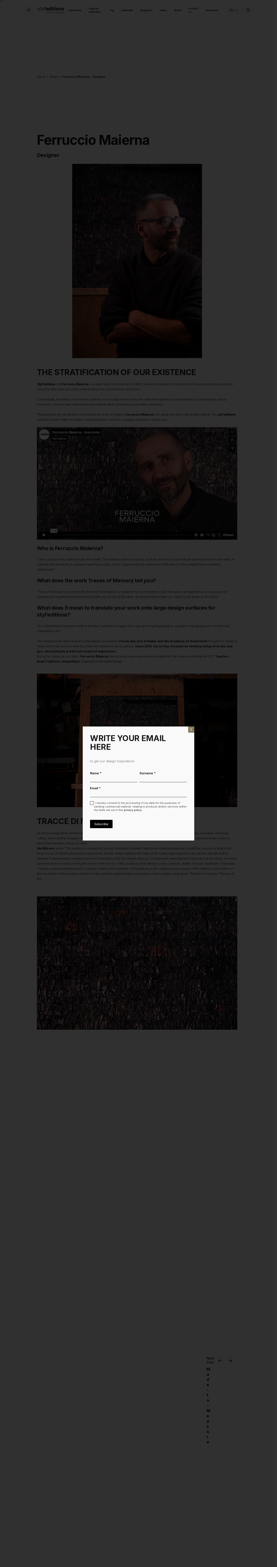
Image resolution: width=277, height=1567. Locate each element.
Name (96, 773)
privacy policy (132, 810)
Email (95, 788)
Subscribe (101, 824)
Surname (148, 773)
